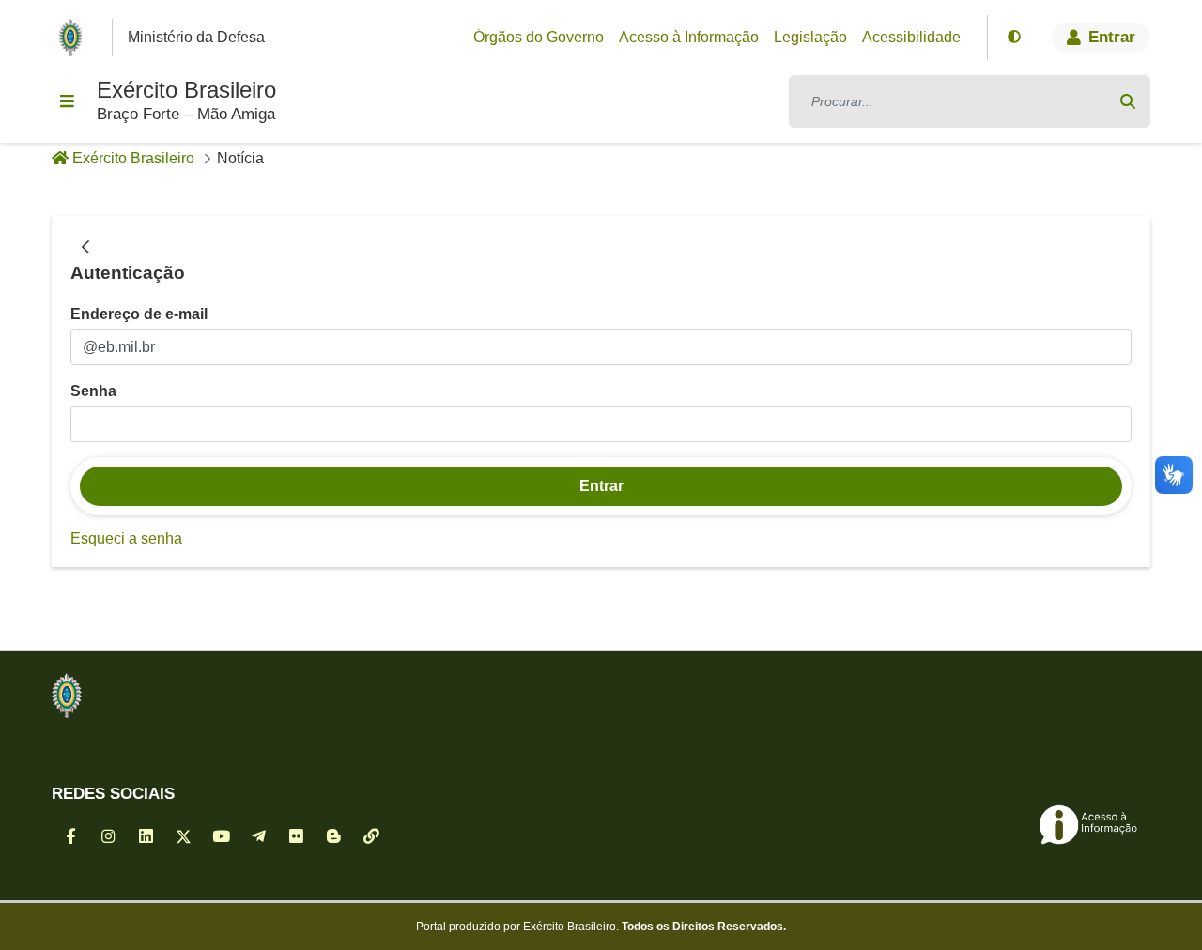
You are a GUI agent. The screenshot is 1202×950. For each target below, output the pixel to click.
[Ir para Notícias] (67, 696)
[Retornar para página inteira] (85, 248)
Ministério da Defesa (196, 37)
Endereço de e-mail (139, 314)
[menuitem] (538, 38)
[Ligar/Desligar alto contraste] (1014, 38)
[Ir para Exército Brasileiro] (74, 37)
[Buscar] (1128, 101)
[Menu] (67, 101)
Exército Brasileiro (186, 89)
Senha (93, 391)
